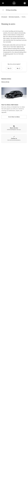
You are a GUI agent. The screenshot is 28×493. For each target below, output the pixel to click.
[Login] (25, 3)
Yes (9, 68)
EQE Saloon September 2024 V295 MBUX (14, 17)
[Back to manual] (3, 10)
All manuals (4, 17)
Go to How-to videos (14, 117)
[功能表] (3, 3)
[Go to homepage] (14, 3)
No (17, 68)
